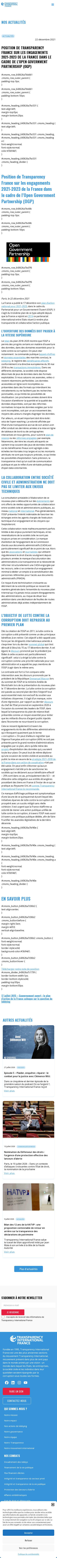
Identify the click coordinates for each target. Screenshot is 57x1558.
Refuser (28, 1540)
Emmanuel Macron (39, 678)
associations (15, 551)
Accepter (28, 1532)
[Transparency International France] (9, 4)
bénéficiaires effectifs (38, 360)
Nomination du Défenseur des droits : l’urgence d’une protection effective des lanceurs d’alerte (26, 1155)
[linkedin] (12, 1382)
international (27, 511)
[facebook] (6, 1382)
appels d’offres (47, 354)
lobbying (6, 360)
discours (15, 650)
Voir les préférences (28, 1547)
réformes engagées (26, 438)
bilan (7, 340)
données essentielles (15, 357)
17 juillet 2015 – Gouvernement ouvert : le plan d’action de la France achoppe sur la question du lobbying (26, 998)
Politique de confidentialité (28, 1554)
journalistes (31, 551)
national (13, 511)
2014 (30, 316)
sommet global (36, 644)
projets (5, 749)
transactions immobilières (27, 367)
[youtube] (25, 1382)
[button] (52, 1504)
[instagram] (19, 1382)
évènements (43, 501)
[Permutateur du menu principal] (53, 4)
